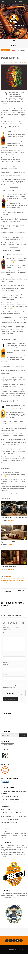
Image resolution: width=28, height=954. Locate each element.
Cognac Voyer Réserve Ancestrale (8, 566)
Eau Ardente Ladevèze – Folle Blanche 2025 (12, 803)
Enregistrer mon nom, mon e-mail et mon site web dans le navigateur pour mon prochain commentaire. (13, 685)
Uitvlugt (5, 103)
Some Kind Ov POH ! (6, 809)
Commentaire (6, 633)
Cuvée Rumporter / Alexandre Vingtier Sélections (14, 816)
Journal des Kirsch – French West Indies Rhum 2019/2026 (14, 517)
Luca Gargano (7, 591)
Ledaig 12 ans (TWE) (20, 591)
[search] (19, 45)
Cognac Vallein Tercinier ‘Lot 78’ (8, 542)
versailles (11, 582)
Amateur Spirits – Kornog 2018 (9, 822)
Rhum (9, 576)
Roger (24, 62)
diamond (16, 578)
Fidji (22, 578)
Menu (3, 1)
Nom (4, 654)
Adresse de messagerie (6, 664)
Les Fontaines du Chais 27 (8, 806)
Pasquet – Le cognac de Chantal (9, 819)
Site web (5, 674)
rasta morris (21, 580)
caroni (10, 578)
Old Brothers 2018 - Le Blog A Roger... (14, 615)
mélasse (12, 580)
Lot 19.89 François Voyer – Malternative (11, 813)
